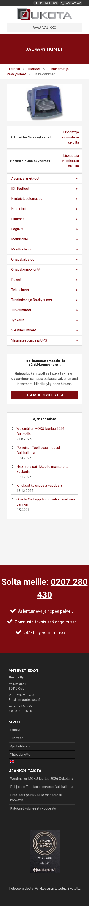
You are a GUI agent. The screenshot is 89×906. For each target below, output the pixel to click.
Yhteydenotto (20, 754)
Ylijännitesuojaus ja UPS (29, 340)
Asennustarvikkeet (25, 178)
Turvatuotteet (21, 310)
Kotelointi (18, 209)
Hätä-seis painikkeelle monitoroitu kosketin (36, 797)
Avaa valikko (44, 28)
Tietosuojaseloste (21, 888)
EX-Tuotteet (20, 188)
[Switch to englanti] (42, 761)
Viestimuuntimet (23, 330)
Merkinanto (19, 239)
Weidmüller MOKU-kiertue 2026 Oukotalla (41, 779)
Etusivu (14, 69)
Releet (16, 280)
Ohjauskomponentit (25, 269)
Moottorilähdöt (22, 249)
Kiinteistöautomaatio (26, 199)
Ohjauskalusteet (23, 259)
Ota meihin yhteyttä (44, 395)
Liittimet (17, 219)
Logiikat (17, 229)
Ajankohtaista (20, 746)
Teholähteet (20, 290)
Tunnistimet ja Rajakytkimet (31, 300)
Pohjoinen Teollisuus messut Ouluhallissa (41, 787)
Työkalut (17, 320)
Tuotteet (34, 69)
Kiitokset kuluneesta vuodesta (39, 485)
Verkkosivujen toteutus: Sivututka (58, 888)
